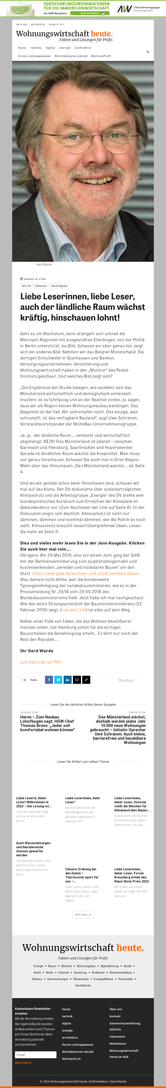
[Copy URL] (86, 680)
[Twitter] (58, 680)
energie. (67, 1030)
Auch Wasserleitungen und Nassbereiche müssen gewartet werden (33, 849)
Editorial (41, 286)
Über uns (116, 1009)
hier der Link (74, 610)
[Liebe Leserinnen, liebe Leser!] (83, 781)
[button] (148, 52)
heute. (66, 1009)
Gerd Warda (59, 286)
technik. (67, 1016)
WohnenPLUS (71, 1059)
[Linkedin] (68, 680)
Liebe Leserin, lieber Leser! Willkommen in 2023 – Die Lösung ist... (33, 802)
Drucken (126, 680)
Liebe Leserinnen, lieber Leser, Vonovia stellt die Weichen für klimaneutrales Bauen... (132, 804)
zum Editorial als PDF (40, 662)
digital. (67, 1023)
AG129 (26, 286)
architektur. (70, 1037)
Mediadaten (118, 1043)
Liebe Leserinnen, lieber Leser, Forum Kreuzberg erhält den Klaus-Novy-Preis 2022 (131, 875)
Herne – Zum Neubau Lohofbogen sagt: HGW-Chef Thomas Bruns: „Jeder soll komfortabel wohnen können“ (47, 723)
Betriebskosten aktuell (78, 1052)
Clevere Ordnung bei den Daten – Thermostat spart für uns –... (82, 875)
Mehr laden (81, 914)
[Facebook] (49, 680)
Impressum (117, 1036)
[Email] (77, 680)
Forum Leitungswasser (77, 1044)
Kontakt (115, 1016)
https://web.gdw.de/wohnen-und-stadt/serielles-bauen (85, 573)
